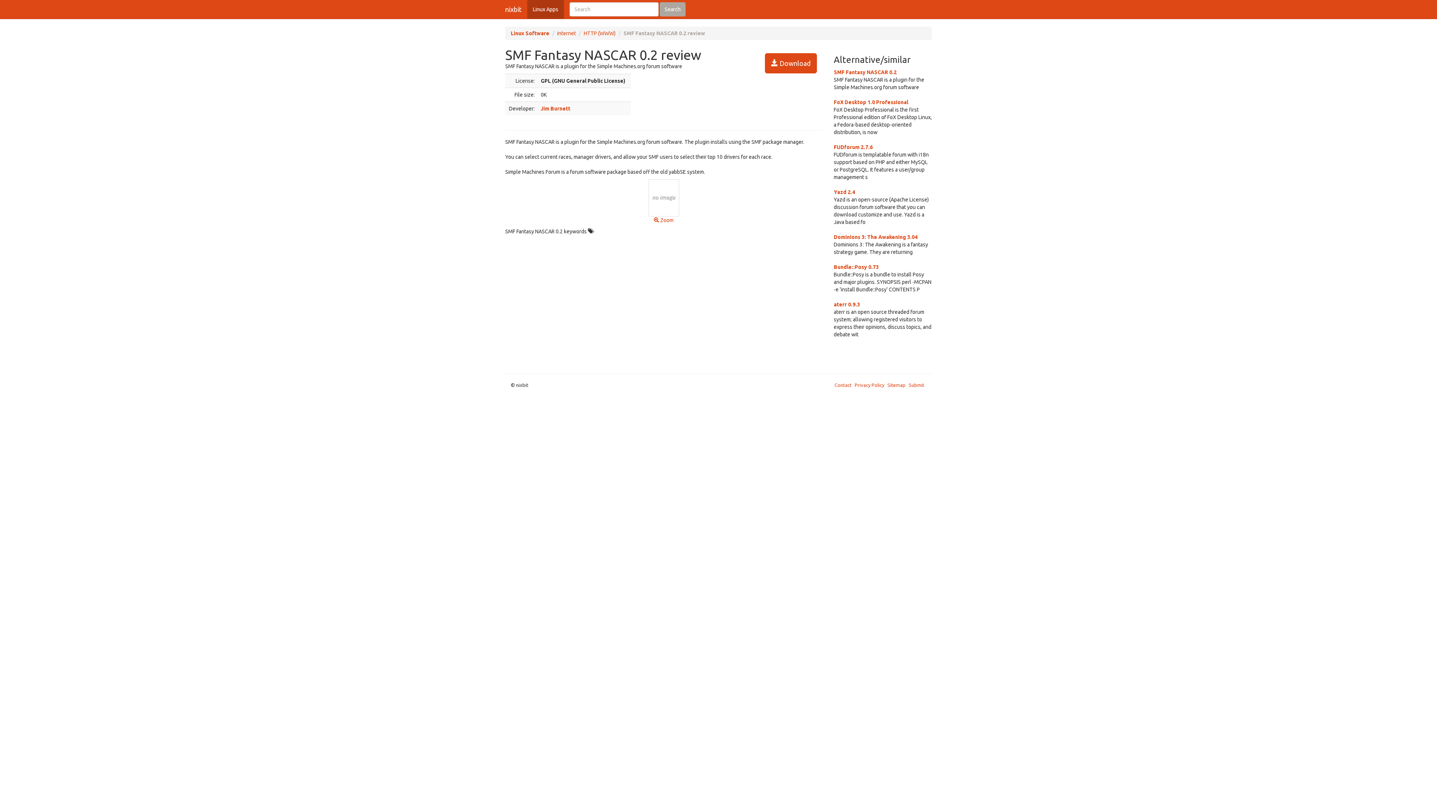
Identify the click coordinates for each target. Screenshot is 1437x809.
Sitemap (896, 385)
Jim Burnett (555, 109)
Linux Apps (545, 9)
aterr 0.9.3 (847, 304)
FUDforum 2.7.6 (853, 147)
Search (673, 9)
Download (794, 63)
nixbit (513, 9)
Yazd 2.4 (844, 192)
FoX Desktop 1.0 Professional (871, 102)
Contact (843, 385)
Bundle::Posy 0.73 (856, 267)
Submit (916, 385)
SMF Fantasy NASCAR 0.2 (865, 72)
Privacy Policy (869, 385)
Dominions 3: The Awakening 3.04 (876, 237)
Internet (566, 33)
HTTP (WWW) (600, 33)
